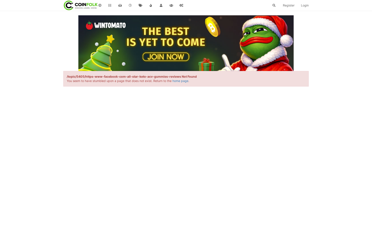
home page (180, 81)
